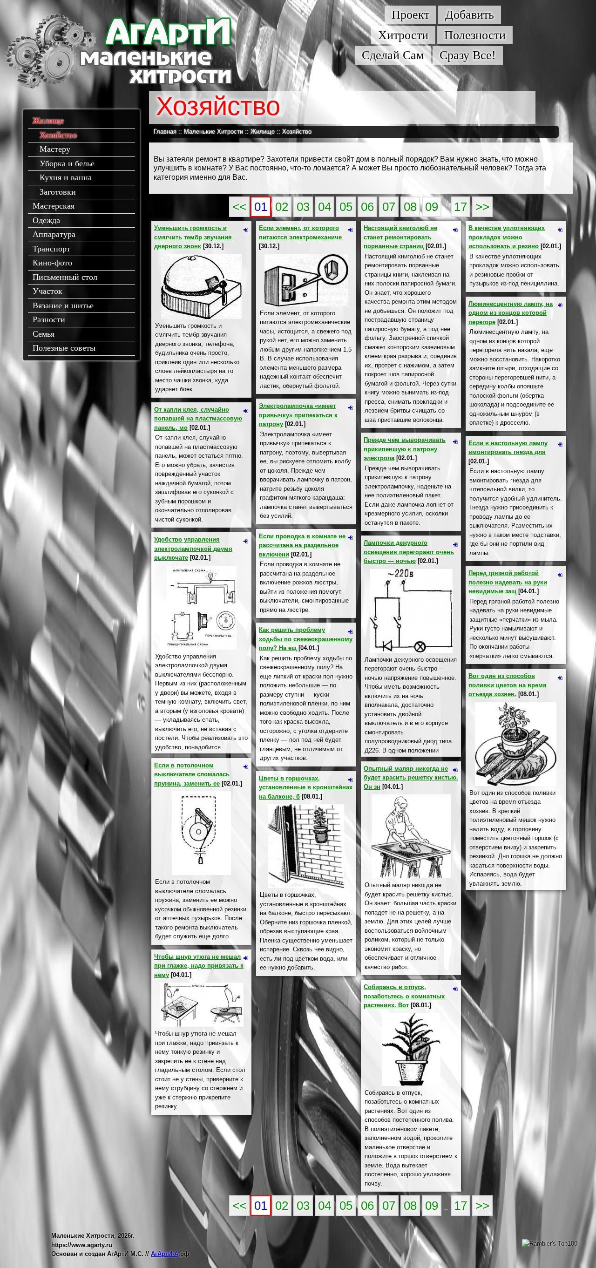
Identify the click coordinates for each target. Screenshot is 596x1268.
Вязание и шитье (63, 305)
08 (410, 207)
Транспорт (51, 248)
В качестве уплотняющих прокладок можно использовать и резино (506, 237)
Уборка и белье (67, 163)
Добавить (469, 14)
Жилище (48, 120)
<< (239, 207)
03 (303, 207)
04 (324, 207)
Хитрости (403, 35)
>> (482, 207)
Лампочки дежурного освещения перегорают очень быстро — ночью (409, 551)
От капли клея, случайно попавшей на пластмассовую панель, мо (198, 418)
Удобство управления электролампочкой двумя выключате (193, 548)
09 (431, 207)
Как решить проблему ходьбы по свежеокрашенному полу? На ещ (305, 638)
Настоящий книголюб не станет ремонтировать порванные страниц (400, 237)
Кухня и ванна (66, 177)
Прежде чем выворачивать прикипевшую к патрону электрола (405, 448)
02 (281, 207)
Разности (49, 319)
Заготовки (58, 192)
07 (388, 207)
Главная (165, 131)
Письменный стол (65, 277)
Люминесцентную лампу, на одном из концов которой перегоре (510, 312)
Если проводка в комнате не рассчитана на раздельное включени (302, 545)
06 (367, 207)
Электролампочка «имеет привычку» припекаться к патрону (298, 414)
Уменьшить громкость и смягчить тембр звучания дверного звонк (193, 237)
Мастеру (55, 149)
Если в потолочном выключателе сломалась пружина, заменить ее (192, 774)
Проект (410, 14)
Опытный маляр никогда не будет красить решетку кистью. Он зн (411, 777)
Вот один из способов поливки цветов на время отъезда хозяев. (507, 685)
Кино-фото (52, 262)
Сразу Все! (468, 55)
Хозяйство (58, 135)
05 (345, 207)
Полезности (475, 35)
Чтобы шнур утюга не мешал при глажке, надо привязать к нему (199, 965)
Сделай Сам (393, 55)
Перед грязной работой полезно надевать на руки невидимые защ (507, 582)
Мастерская (53, 205)
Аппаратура (54, 234)
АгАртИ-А (164, 1253)
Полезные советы (64, 348)
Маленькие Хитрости (213, 131)
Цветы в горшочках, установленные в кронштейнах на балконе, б (305, 787)
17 (460, 207)
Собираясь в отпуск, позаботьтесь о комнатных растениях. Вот (404, 996)
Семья (43, 334)
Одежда (46, 220)
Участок (47, 291)
